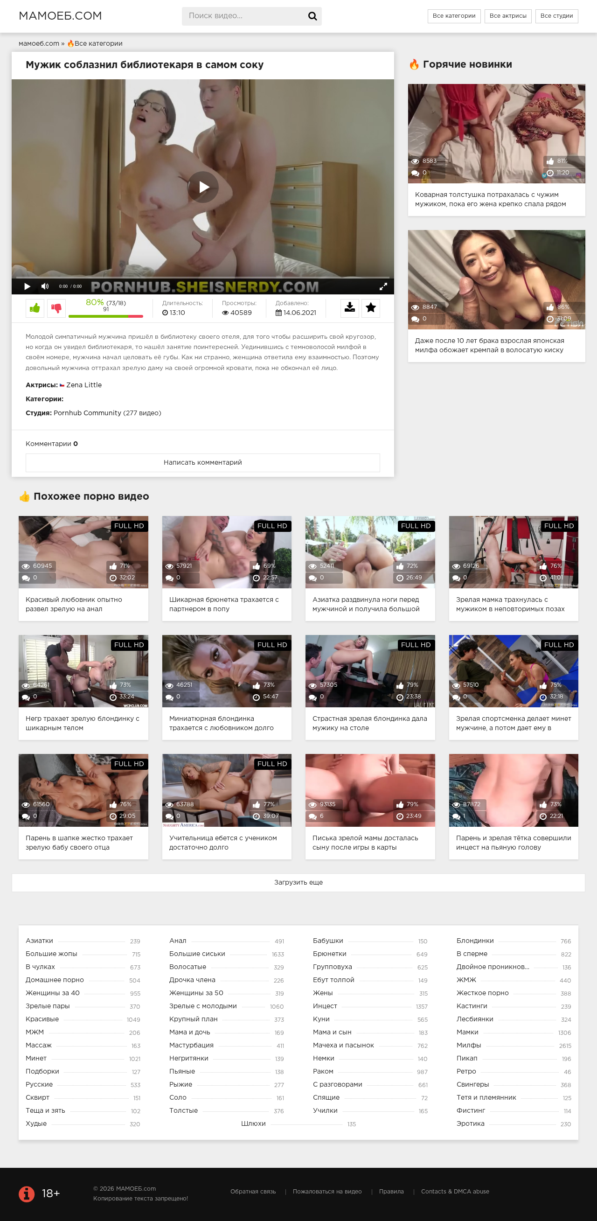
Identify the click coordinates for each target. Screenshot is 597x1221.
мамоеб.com (60, 16)
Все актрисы (508, 16)
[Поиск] (312, 16)
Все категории (454, 16)
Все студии (557, 16)
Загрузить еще (298, 883)
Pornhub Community (87, 413)
